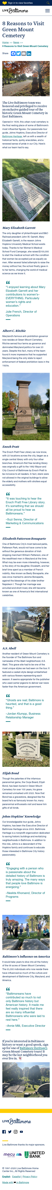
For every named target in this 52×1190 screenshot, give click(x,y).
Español (16, 1177)
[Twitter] (10, 1132)
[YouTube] (21, 1132)
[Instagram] (15, 1132)
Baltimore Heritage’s (33, 1048)
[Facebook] (4, 1132)
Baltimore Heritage (12, 136)
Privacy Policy (30, 1177)
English (6, 1177)
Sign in (20, 3)
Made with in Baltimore (15, 1183)
